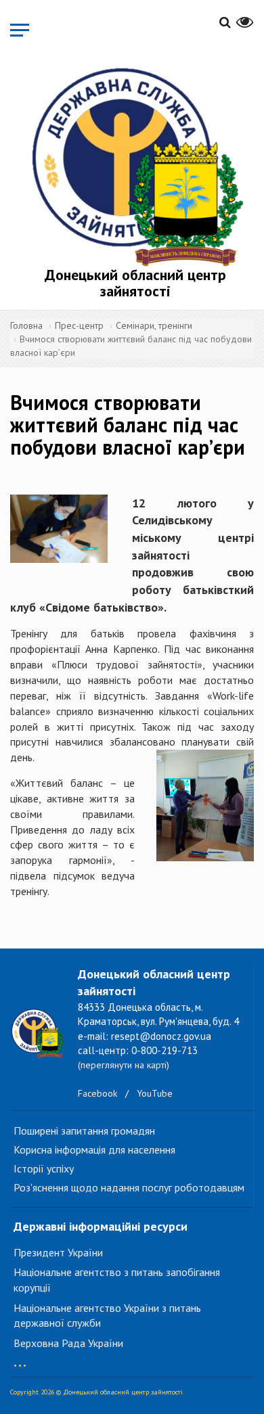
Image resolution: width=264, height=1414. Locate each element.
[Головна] (135, 164)
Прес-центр (79, 325)
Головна (26, 325)
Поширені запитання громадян (84, 1130)
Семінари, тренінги (154, 325)
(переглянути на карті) (123, 1065)
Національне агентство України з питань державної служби (107, 1315)
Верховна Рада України (68, 1343)
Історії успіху (44, 1168)
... (20, 1359)
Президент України (58, 1252)
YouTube (155, 1093)
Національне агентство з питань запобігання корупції (117, 1279)
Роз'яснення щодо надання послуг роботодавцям (129, 1187)
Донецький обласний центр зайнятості (135, 282)
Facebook (97, 1093)
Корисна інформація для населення (94, 1149)
